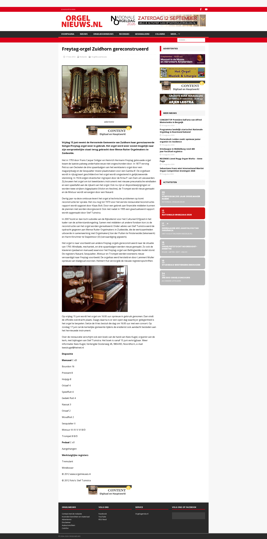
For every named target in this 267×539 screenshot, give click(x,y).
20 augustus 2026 (168, 125)
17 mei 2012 (71, 57)
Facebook (103, 513)
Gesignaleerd (142, 34)
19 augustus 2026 (168, 135)
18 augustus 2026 (168, 145)
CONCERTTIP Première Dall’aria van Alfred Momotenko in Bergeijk (181, 121)
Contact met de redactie (72, 513)
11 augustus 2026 (168, 164)
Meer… (174, 34)
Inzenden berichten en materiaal (76, 516)
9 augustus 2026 (168, 174)
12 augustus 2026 (168, 155)
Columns (160, 34)
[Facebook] (200, 9)
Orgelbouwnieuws (103, 34)
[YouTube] (206, 9)
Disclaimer (66, 522)
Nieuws (84, 34)
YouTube (102, 516)
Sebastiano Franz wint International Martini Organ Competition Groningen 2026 (182, 169)
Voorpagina (67, 34)
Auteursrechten (68, 525)
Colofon (65, 528)
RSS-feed (103, 519)
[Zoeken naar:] (191, 40)
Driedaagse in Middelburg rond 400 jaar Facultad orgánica (177, 150)
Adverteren (66, 519)
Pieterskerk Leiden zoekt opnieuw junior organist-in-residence (180, 140)
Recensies (124, 34)
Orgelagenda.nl (141, 513)
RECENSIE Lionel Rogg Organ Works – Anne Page (181, 159)
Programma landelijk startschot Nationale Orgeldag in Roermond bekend (181, 130)
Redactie (83, 57)
